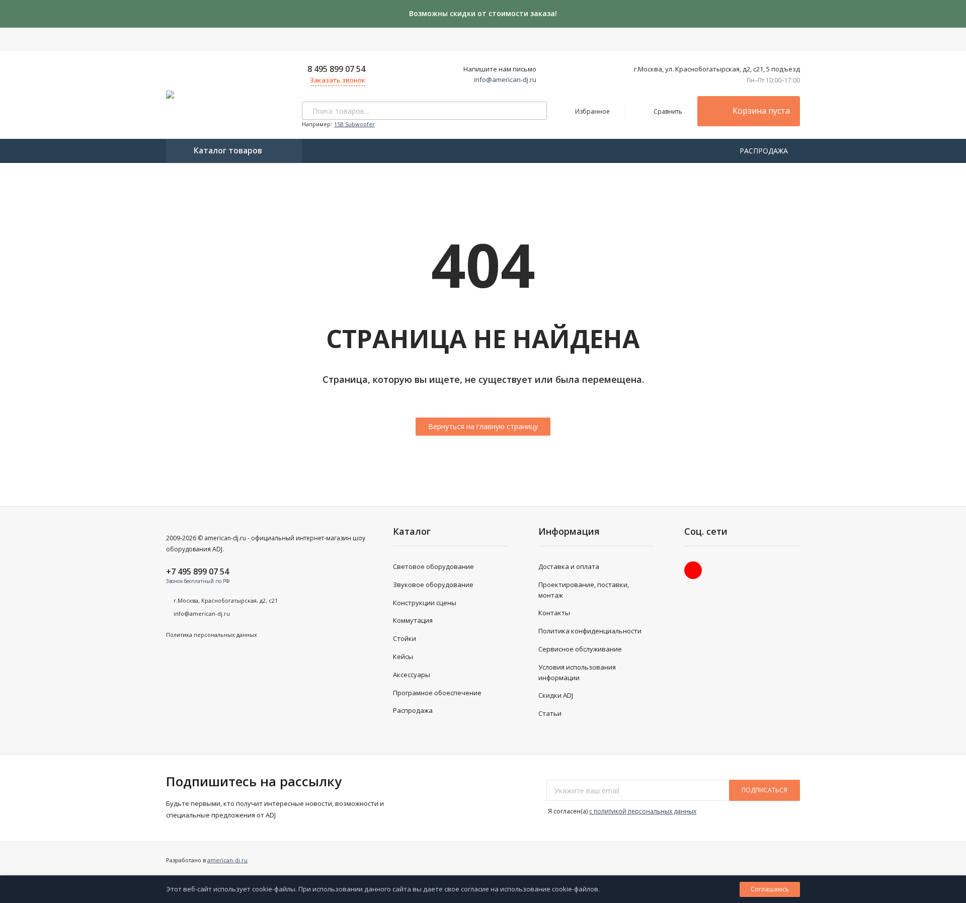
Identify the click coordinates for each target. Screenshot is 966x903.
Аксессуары (411, 674)
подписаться (764, 790)
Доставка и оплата (568, 566)
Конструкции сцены (424, 602)
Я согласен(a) (621, 811)
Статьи (549, 713)
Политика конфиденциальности (589, 630)
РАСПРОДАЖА (765, 150)
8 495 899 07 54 (336, 68)
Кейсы (403, 656)
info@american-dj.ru (505, 79)
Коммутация (413, 620)
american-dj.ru (227, 860)
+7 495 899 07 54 (197, 571)
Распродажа (413, 710)
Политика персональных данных (211, 634)
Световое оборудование (433, 566)
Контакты (554, 612)
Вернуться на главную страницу (483, 426)
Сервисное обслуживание (580, 648)
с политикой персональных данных (642, 811)
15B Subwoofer (354, 124)
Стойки (404, 638)
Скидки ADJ (555, 695)
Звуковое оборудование (433, 584)
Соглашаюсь (770, 889)
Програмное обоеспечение (437, 692)
